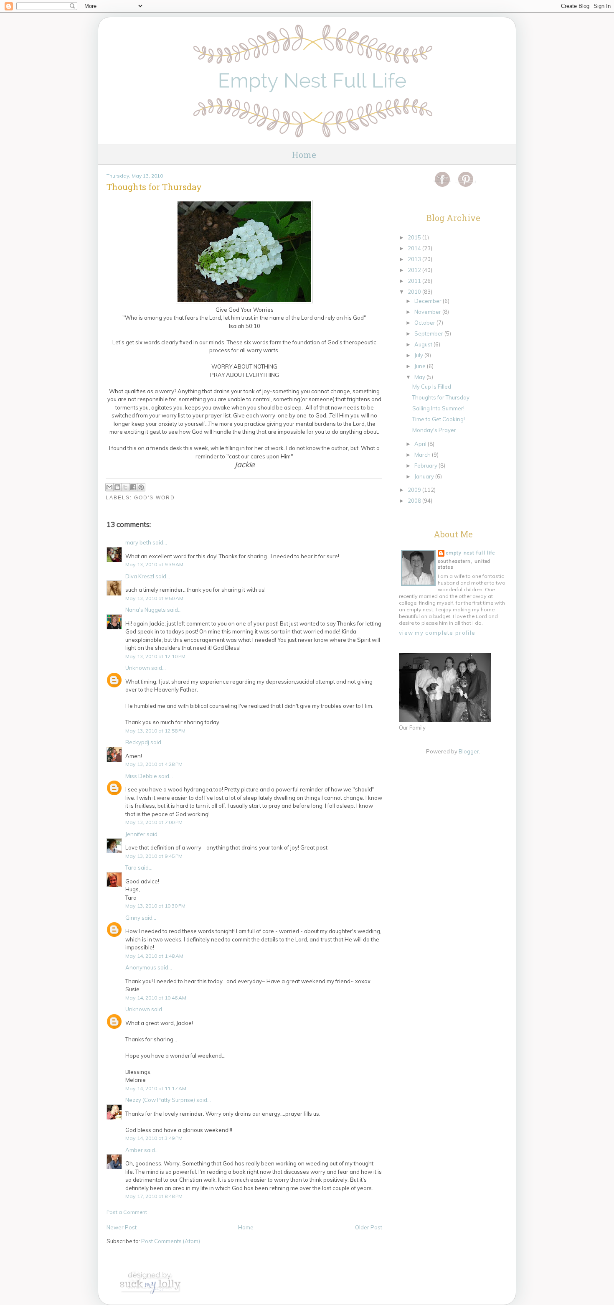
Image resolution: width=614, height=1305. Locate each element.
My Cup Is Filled (431, 386)
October (425, 322)
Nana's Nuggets (145, 609)
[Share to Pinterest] (141, 487)
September (429, 333)
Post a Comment (127, 1212)
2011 (415, 280)
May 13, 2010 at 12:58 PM (155, 731)
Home (304, 154)
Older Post (368, 1227)
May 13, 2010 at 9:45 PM (154, 856)
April (421, 443)
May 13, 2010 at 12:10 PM (155, 656)
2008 (415, 500)
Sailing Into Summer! (438, 408)
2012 (415, 270)
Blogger (469, 751)
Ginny (132, 917)
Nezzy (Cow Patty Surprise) (160, 1099)
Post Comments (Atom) (170, 1241)
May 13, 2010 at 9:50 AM (154, 598)
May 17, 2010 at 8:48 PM (154, 1196)
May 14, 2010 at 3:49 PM (154, 1138)
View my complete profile (437, 632)
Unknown (137, 667)
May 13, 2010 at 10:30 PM (155, 906)
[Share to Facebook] (133, 487)
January (424, 476)
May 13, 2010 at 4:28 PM (154, 764)
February (426, 465)
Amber (134, 1150)
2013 (415, 259)
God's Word (154, 498)
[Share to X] (125, 487)
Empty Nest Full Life (470, 553)
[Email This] (109, 487)
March (423, 454)
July (419, 355)
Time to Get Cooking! (438, 419)
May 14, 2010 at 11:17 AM (155, 1088)
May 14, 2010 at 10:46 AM (155, 998)
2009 (415, 489)
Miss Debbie (141, 776)
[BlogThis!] (117, 487)
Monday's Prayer (434, 430)
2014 (415, 248)
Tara (131, 867)
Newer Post (122, 1227)
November (428, 311)
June (420, 366)
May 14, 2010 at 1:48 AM (154, 956)
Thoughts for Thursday (440, 397)
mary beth (138, 542)
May (420, 377)
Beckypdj (137, 742)
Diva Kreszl (139, 576)
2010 (415, 291)
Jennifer (135, 834)
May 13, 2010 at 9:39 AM (154, 564)
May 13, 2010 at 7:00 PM (154, 822)
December (428, 301)
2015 (415, 237)
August (424, 344)
